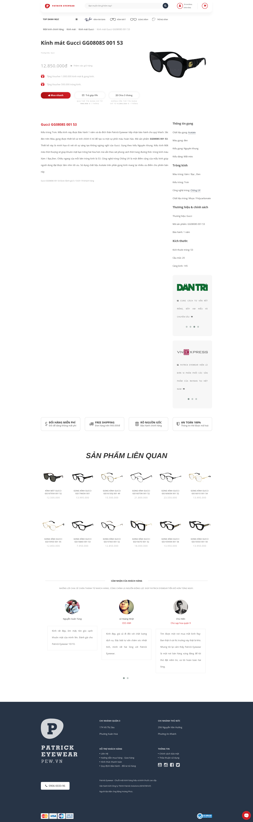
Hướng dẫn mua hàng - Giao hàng (117, 757)
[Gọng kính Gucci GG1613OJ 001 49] (111, 477)
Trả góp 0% (91, 95)
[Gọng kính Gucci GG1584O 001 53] (82, 526)
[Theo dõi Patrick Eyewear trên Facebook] (173, 765)
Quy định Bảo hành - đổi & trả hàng (118, 766)
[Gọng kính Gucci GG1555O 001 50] (199, 526)
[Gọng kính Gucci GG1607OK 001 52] (141, 477)
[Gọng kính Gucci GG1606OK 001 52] (170, 477)
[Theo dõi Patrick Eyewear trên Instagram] (167, 765)
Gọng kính (143, 19)
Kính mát (121, 19)
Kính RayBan (99, 19)
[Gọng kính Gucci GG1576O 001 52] (111, 526)
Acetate (192, 132)
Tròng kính (162, 19)
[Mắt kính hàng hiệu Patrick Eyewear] (60, 5)
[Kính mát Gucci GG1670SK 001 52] (53, 477)
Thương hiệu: (45, 53)
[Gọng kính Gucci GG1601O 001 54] (199, 477)
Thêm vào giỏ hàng (83, 65)
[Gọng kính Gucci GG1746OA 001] (82, 477)
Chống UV (195, 190)
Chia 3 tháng (125, 95)
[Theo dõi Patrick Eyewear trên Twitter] (178, 765)
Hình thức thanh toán (111, 761)
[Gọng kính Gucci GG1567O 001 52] (141, 526)
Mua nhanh (56, 95)
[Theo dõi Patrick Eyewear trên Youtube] (161, 765)
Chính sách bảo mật (169, 753)
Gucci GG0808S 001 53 (59, 124)
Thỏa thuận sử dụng (169, 757)
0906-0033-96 (57, 785)
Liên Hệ (104, 753)
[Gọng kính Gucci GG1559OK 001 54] (170, 526)
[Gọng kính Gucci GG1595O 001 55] (53, 526)
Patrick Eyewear (106, 780)
